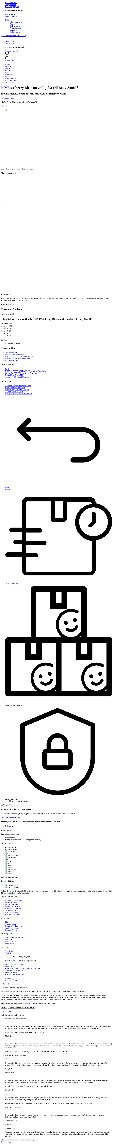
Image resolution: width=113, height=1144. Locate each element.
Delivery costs (15, 26)
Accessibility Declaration (14, 970)
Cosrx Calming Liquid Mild (15, 388)
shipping (11, 16)
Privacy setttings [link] (11, 972)
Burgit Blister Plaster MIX (14, 375)
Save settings (6, 1140)
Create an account (11, 51)
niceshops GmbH (17, 961)
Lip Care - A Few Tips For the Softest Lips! (20, 358)
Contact (8, 953)
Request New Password (13, 926)
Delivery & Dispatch (12, 906)
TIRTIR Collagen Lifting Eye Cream (18, 386)
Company (8, 978)
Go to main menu (11, 3)
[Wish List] (7, 54)
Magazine (8, 939)
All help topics (15, 32)
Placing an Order (11, 902)
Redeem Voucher (11, 930)
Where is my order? (16, 22)
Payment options (15, 28)
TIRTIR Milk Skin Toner (14, 392)
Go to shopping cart (12, 7)
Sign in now (9, 43)
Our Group (9, 951)
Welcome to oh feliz (12, 352)
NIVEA (6, 88)
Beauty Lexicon (10, 941)
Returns (12, 24)
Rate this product (7, 314)
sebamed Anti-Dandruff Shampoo (17, 377)
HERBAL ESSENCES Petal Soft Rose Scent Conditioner (25, 371)
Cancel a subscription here (14, 974)
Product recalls (10, 943)
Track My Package (11, 928)
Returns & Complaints (13, 908)
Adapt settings (29, 1007)
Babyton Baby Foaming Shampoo (17, 390)
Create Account (10, 924)
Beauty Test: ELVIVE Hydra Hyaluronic (19, 356)
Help (7, 20)
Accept (4, 1007)
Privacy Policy (10, 966)
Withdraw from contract (9, 984)
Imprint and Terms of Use (14, 964)
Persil (7, 369)
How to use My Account (14, 900)
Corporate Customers (12, 914)
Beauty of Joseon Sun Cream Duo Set (18, 394)
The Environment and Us (14, 937)
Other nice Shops (11, 980)
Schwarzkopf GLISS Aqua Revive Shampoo (21, 373)
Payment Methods (11, 904)
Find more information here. (10, 817)
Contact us (13, 30)
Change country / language (21, 957)
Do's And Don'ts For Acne (14, 354)
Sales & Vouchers (11, 910)
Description (7, 294)
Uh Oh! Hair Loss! (12, 360)
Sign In (7, 922)
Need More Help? (11, 912)
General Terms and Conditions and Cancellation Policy (24, 968)
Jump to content (10, 5)
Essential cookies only (15, 1007)
